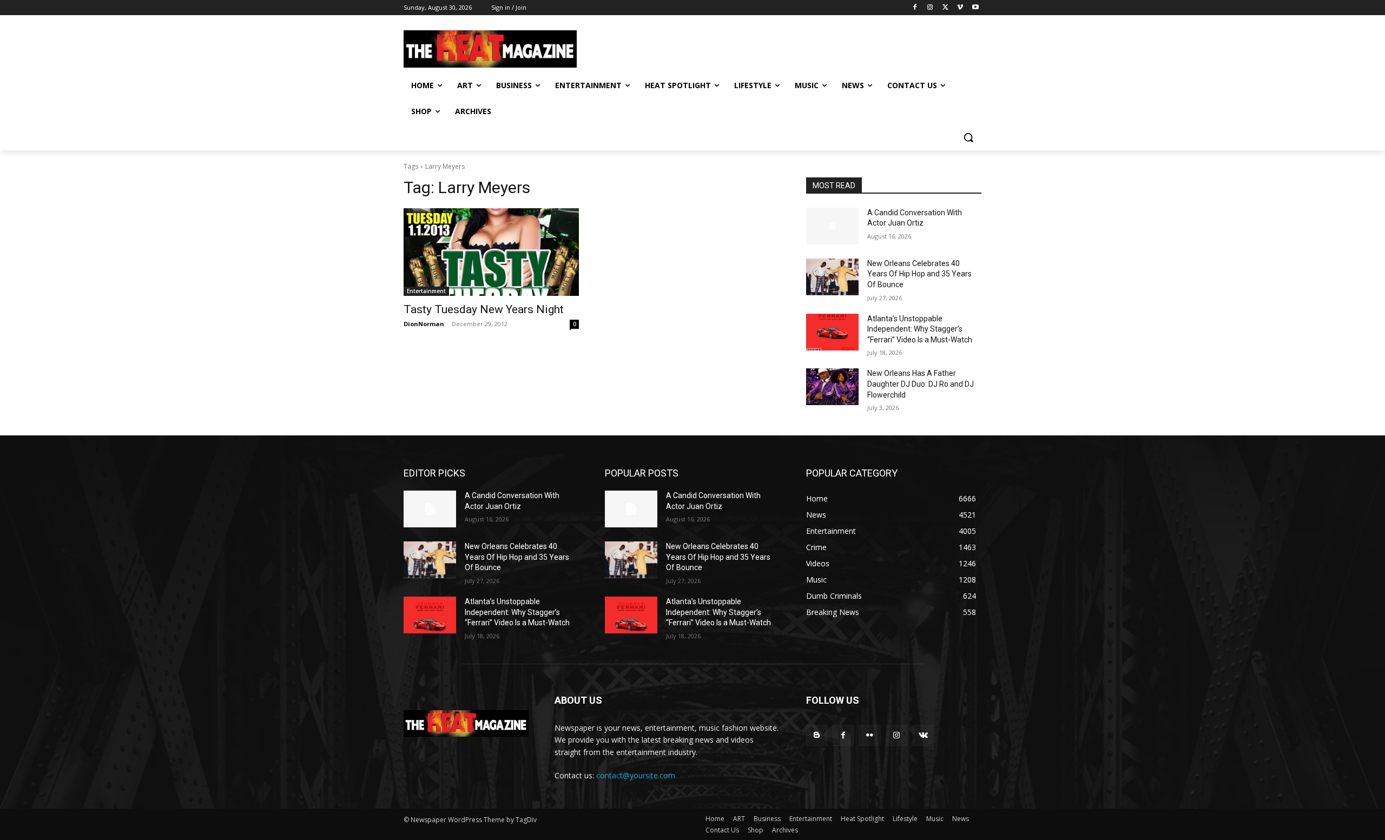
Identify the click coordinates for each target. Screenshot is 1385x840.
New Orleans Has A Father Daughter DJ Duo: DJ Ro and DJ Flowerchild (920, 384)
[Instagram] (930, 8)
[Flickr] (869, 735)
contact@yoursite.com (635, 775)
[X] (945, 8)
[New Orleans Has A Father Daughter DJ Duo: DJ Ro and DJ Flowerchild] (832, 386)
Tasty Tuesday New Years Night (484, 309)
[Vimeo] (960, 8)
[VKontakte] (923, 735)
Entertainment (426, 291)
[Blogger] (816, 735)
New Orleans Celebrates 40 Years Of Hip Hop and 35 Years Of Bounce (919, 274)
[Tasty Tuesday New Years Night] (491, 252)
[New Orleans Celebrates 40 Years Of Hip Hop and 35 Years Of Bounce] (832, 277)
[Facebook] (915, 8)
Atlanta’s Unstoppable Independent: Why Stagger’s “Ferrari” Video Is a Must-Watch (919, 329)
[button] (968, 137)
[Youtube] (975, 8)
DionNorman (424, 324)
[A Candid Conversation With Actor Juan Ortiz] (832, 226)
